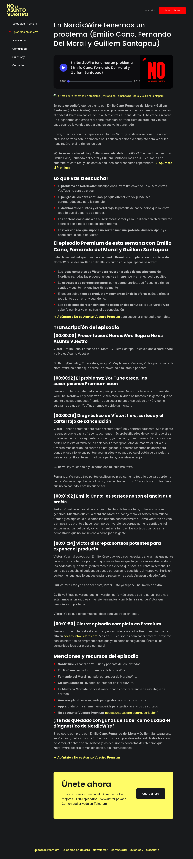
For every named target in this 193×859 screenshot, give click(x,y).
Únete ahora (172, 10)
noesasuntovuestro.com (80, 636)
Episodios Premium (24, 23)
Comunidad (19, 48)
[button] (100, 67)
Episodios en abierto (25, 32)
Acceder (150, 10)
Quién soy (18, 57)
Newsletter (19, 40)
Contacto (18, 65)
